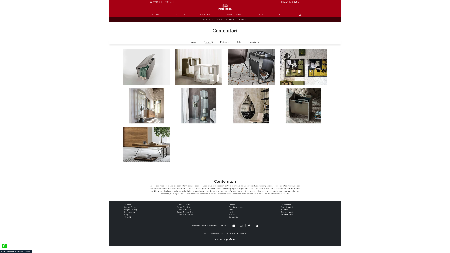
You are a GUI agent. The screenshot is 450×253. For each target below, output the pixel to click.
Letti (231, 212)
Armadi (232, 215)
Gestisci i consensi (24, 251)
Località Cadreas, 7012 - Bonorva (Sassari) (209, 225)
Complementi (229, 20)
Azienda (127, 205)
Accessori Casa (215, 20)
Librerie (232, 205)
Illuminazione (286, 205)
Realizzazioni (129, 212)
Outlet (260, 15)
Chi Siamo (155, 15)
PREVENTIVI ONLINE (290, 2)
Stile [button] (239, 42)
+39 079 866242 (156, 2)
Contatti (169, 2)
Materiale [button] (224, 42)
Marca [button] (193, 42)
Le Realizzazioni (234, 15)
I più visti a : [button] (254, 42)
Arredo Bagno (287, 215)
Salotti (231, 210)
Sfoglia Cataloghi (131, 210)
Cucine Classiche (184, 207)
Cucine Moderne (183, 205)
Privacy (4, 251)
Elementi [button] (208, 42)
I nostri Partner (130, 207)
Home (204, 20)
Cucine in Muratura (185, 215)
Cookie (11, 251)
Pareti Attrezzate (236, 207)
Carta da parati (287, 212)
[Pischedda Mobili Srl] (225, 7)
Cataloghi (205, 15)
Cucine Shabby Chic (185, 212)
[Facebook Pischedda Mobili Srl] (249, 225)
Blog (281, 15)
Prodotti (180, 15)
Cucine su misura (184, 210)
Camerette (233, 217)
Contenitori (242, 20)
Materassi (285, 210)
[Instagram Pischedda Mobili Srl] (256, 225)
